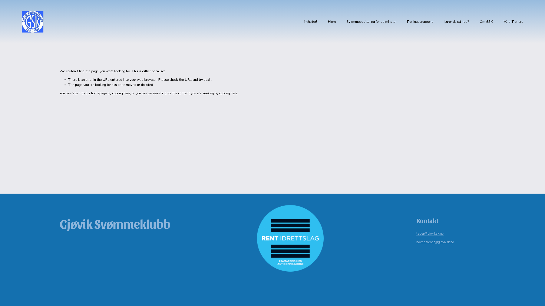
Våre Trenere (513, 21)
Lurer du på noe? (456, 21)
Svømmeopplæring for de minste (371, 21)
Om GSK (486, 21)
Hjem (332, 21)
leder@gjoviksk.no (430, 233)
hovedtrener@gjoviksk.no (435, 242)
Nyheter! (310, 21)
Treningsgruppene (419, 21)
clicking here (121, 93)
